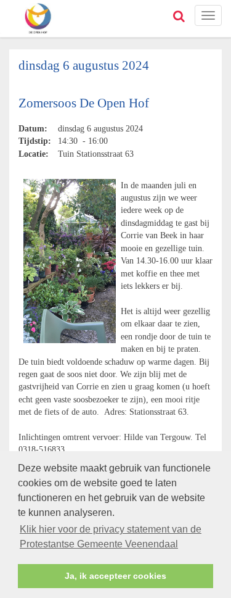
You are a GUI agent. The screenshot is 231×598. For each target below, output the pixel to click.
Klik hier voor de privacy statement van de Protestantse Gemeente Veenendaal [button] (110, 536)
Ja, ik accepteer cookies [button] (115, 576)
